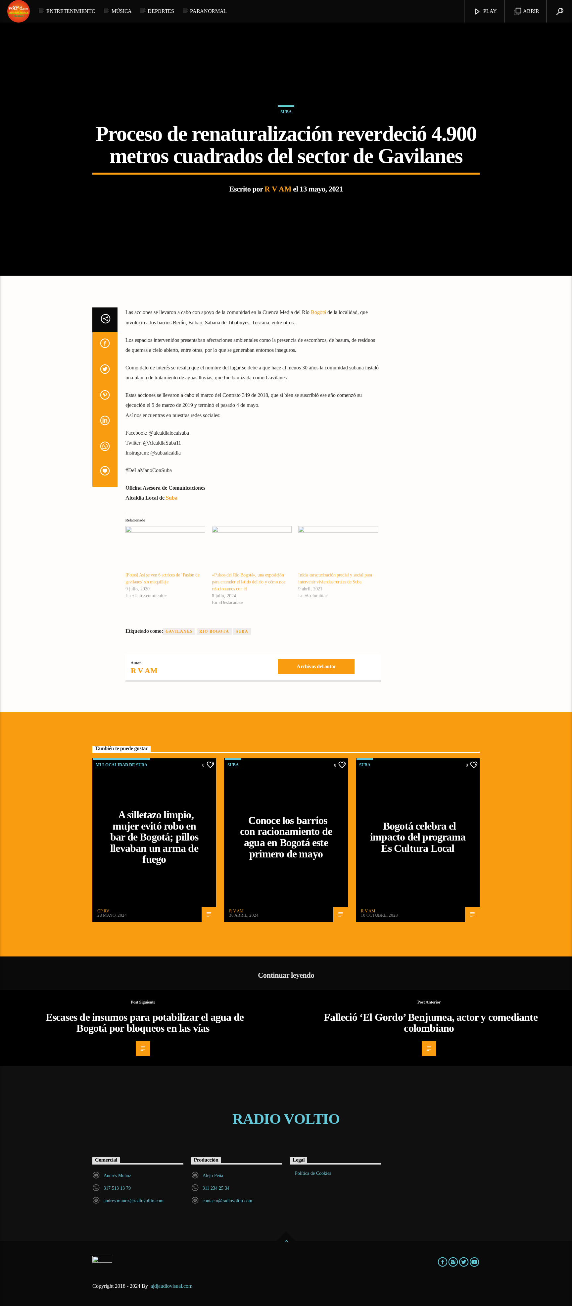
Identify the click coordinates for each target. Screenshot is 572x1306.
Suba (286, 111)
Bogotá (318, 312)
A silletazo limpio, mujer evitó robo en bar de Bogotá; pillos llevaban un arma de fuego (154, 837)
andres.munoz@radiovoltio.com (134, 1200)
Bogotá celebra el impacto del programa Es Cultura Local (417, 837)
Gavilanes (179, 631)
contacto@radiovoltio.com (227, 1200)
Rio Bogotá (214, 631)
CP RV (103, 910)
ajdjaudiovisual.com (172, 1286)
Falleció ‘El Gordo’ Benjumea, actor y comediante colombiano (431, 1022)
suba (242, 631)
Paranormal (208, 11)
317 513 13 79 (117, 1188)
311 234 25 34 (216, 1188)
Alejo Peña (213, 1175)
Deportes (161, 11)
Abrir (530, 11)
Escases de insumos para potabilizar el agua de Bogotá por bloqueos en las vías (145, 1022)
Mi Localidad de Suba (121, 764)
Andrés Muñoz (117, 1175)
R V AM (277, 189)
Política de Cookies (313, 1173)
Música (122, 11)
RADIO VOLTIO (286, 1119)
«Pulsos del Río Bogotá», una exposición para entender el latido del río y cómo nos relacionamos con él (248, 581)
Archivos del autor (316, 666)
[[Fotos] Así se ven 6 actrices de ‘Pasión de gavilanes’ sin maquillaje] (165, 549)
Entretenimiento (70, 11)
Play (489, 11)
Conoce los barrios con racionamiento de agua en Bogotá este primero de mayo (286, 837)
